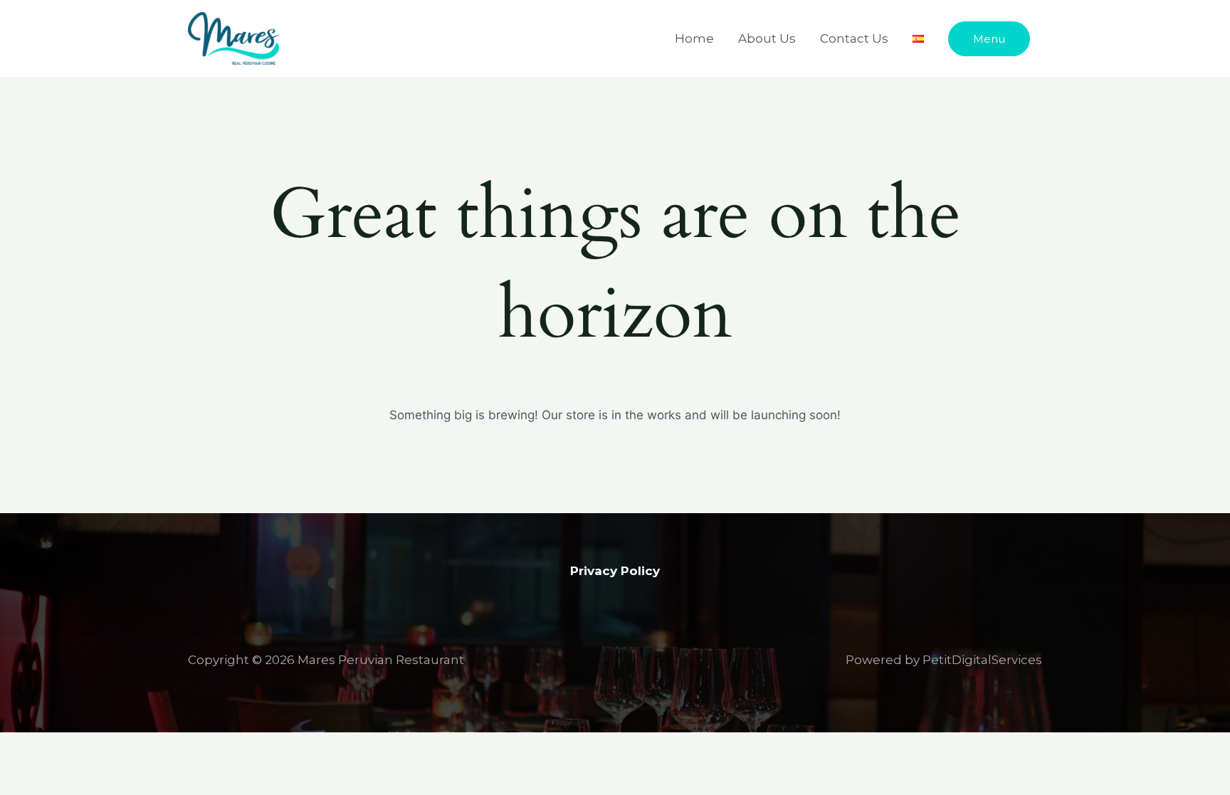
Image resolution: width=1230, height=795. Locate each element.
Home (694, 38)
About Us (767, 38)
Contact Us (854, 38)
